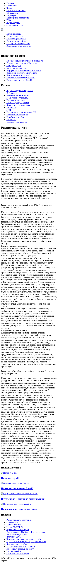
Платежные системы (15, 10)
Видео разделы (13, 22)
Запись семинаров (14, 25)
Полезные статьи (14, 34)
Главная (10, 3)
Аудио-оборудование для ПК (19, 90)
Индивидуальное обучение (18, 46)
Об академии (12, 13)
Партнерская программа (17, 18)
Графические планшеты (17, 98)
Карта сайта (11, 6)
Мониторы (11, 107)
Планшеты (11, 119)
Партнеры (11, 15)
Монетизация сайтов (16, 39)
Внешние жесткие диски (17, 95)
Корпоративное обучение (18, 43)
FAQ (8, 20)
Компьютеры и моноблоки (18, 105)
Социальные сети (14, 36)
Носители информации (17, 115)
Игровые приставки (15, 100)
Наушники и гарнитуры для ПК (21, 112)
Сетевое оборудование (16, 122)
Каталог (10, 8)
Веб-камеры (12, 93)
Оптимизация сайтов (16, 41)
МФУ (8, 110)
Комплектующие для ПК (17, 102)
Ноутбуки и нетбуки (15, 117)
